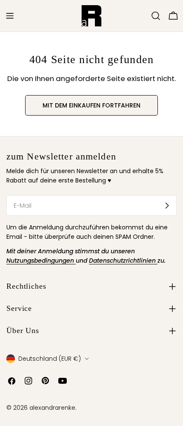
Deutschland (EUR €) (49, 358)
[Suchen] (155, 15)
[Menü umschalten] (9, 15)
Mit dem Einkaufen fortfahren (91, 105)
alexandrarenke (52, 407)
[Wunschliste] (143, 15)
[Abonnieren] (167, 205)
